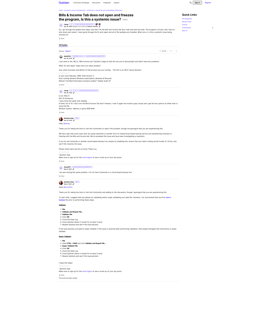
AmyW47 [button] (67, 167)
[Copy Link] (99, 26)
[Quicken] (64, 2)
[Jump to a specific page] (176, 51)
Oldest (67, 51)
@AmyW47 (68, 187)
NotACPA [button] (67, 56)
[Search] (191, 3)
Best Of (184, 30)
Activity (184, 25)
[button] (61, 25)
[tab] (63, 45)
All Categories (187, 19)
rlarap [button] (66, 24)
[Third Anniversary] (96, 24)
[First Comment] (99, 24)
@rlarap (67, 123)
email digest (87, 157)
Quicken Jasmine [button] (92, 26)
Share (61, 39)
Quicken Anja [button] (69, 118)
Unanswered (197, 27)
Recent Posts (186, 22)
